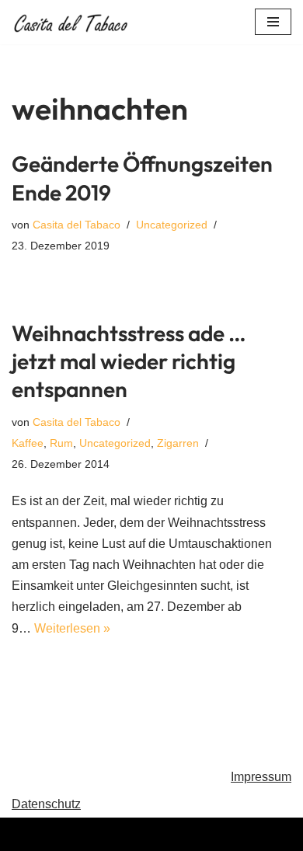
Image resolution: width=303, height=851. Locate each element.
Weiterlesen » (72, 628)
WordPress (214, 834)
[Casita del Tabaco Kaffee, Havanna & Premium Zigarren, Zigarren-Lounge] (74, 22)
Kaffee (28, 443)
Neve (73, 834)
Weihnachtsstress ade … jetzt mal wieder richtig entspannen (129, 361)
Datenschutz (46, 804)
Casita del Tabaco (76, 224)
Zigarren (178, 443)
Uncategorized (171, 224)
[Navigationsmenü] (273, 22)
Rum (61, 443)
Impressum (261, 776)
